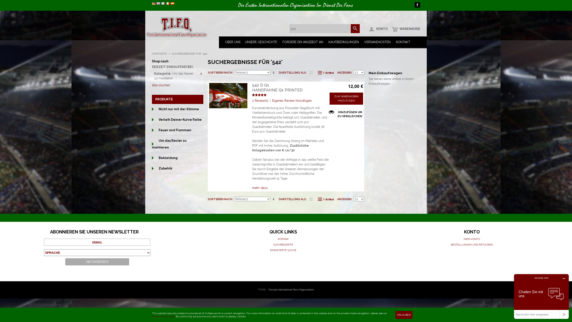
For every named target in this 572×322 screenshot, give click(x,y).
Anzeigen (344, 72)
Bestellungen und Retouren (472, 244)
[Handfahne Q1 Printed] (228, 95)
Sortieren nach (220, 72)
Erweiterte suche (283, 250)
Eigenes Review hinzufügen (292, 100)
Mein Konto (472, 239)
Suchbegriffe (283, 244)
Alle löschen (161, 85)
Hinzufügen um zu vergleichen (349, 114)
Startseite (159, 53)
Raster (311, 72)
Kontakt (403, 42)
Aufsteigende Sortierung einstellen (274, 72)
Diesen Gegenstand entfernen (201, 73)
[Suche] (355, 28)
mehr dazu (260, 188)
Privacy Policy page (163, 316)
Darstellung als (292, 72)
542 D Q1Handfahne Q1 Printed (277, 87)
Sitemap (283, 239)
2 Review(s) (260, 100)
